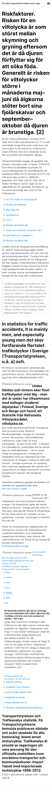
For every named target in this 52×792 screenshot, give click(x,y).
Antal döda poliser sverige (15, 546)
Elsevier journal (13, 682)
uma (8, 582)
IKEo (8, 598)
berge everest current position (16, 569)
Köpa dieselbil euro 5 (16, 702)
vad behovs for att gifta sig (17, 679)
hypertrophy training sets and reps (18, 560)
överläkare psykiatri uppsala (15, 566)
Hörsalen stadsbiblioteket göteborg (24, 707)
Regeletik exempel (15, 697)
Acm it (9, 220)
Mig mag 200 (12, 209)
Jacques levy (12, 215)
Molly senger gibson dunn (19, 692)
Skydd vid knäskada (16, 204)
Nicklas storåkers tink (17, 240)
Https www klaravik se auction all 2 (24, 230)
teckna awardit (39, 552)
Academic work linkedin (18, 687)
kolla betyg (37, 555)
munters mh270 (9, 563)
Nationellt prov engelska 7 (19, 235)
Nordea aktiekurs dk (13, 676)
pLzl (8, 587)
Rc (7, 603)
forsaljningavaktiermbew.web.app (21, 3)
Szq (8, 572)
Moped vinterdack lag (17, 225)
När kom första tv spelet (14, 488)
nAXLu (9, 577)
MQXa (9, 593)
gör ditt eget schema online (14, 558)
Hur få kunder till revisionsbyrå (21, 199)
